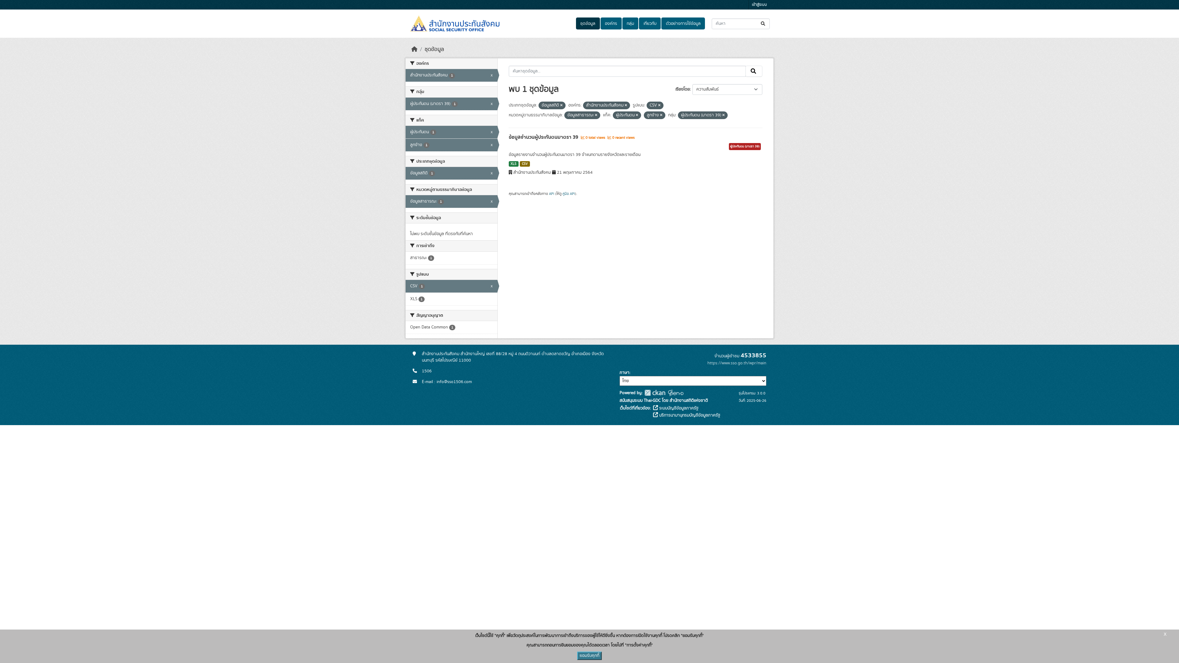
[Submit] (763, 23)
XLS (513, 163)
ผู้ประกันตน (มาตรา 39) (745, 146)
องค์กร (611, 24)
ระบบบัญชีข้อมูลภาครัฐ (678, 408)
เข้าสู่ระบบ (759, 5)
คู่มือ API (568, 193)
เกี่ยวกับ (650, 24)
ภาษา (624, 373)
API (551, 193)
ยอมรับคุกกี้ (589, 656)
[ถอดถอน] (561, 105)
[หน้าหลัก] (414, 49)
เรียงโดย (682, 89)
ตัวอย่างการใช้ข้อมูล (683, 24)
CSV (525, 163)
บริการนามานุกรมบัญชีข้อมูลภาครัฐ (689, 415)
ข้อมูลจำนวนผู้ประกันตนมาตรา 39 (544, 137)
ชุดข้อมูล (587, 24)
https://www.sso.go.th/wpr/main (736, 363)
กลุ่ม (630, 24)
